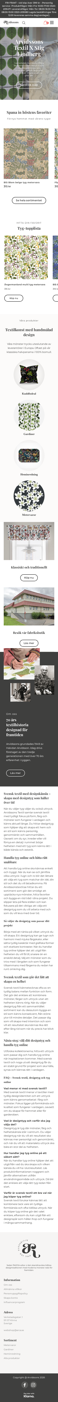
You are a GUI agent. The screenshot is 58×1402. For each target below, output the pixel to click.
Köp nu (14, 298)
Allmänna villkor (13, 1289)
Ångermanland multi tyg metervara (24, 284)
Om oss (8, 1284)
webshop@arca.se (14, 1330)
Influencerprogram (14, 1302)
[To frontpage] (11, 22)
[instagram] (33, 1384)
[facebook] (24, 1384)
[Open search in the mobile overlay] (23, 22)
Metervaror (10, 1345)
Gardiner (9, 1349)
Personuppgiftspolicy (16, 1293)
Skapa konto (11, 1297)
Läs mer (29, 643)
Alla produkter (12, 1358)
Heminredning (12, 1353)
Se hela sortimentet (29, 200)
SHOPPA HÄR (29, 85)
